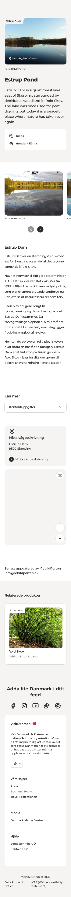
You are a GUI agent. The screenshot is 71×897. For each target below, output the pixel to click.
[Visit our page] (24, 705)
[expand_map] (60, 476)
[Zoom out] (60, 538)
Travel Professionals (24, 796)
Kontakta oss (19, 849)
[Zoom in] (60, 527)
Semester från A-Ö (23, 843)
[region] (35, 507)
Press (14, 786)
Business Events (22, 791)
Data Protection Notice (15, 884)
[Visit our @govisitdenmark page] (46, 705)
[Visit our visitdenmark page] (35, 705)
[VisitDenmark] (24, 724)
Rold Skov (27, 266)
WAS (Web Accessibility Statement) (47, 884)
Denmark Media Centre (27, 820)
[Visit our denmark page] (13, 705)
